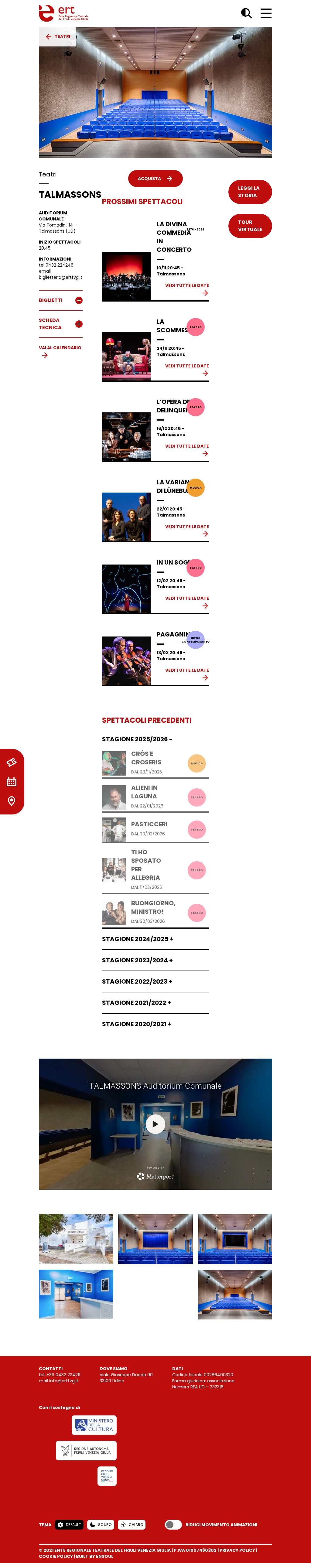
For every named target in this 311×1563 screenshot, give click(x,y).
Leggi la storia (249, 192)
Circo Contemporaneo (195, 639)
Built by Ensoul (94, 1556)
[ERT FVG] (63, 13)
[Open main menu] (266, 13)
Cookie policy (56, 1556)
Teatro (196, 327)
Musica (196, 488)
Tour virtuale (250, 226)
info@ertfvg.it (63, 1381)
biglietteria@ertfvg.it (60, 277)
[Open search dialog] (247, 13)
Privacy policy (237, 1550)
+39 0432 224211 (63, 1375)
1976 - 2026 (195, 229)
